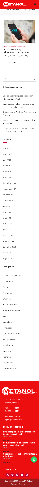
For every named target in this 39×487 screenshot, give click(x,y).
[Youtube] (22, 475)
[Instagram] (17, 475)
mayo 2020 (7, 259)
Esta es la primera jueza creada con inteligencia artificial (19, 433)
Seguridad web (9, 339)
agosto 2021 (8, 206)
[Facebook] (7, 475)
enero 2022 (8, 177)
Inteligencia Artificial (11, 310)
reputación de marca (12, 334)
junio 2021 (7, 218)
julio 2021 (7, 212)
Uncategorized (9, 368)
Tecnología (7, 357)
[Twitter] (12, 475)
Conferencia (8, 281)
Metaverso (7, 328)
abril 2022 (7, 160)
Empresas (7, 299)
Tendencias (8, 363)
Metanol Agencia (26, 56)
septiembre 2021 (10, 201)
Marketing (7, 322)
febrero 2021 (8, 241)
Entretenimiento (10, 305)
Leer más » (6, 440)
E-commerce (8, 293)
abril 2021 (7, 230)
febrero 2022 (8, 172)
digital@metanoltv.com (13, 420)
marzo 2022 (8, 166)
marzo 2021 (8, 235)
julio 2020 (7, 253)
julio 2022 (7, 148)
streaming (7, 351)
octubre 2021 (8, 195)
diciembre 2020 (9, 247)
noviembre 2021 (10, 189)
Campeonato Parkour (12, 276)
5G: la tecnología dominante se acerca (16, 51)
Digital (5, 287)
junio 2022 (7, 154)
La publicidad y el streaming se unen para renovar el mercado (19, 444)
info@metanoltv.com (12, 416)
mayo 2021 (7, 224)
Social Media (8, 345)
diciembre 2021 (9, 183)
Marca (5, 316)
